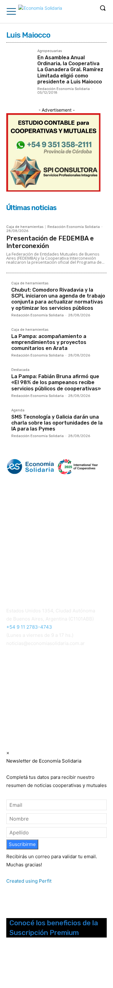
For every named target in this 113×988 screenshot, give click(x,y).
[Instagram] (19, 965)
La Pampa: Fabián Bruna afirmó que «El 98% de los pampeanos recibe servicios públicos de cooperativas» (56, 382)
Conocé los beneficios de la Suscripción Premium (53, 928)
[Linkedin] (27, 965)
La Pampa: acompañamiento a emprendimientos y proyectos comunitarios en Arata (48, 342)
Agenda (17, 410)
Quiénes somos (21, 561)
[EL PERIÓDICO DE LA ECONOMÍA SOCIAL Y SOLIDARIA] (40, 12)
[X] (35, 965)
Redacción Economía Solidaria (63, 89)
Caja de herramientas (24, 227)
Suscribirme (22, 844)
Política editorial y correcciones (38, 569)
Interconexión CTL (27, 701)
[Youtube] (44, 965)
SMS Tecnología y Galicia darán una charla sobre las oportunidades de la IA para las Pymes (57, 423)
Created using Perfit (28, 881)
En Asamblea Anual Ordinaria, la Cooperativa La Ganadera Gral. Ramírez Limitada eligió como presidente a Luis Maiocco (70, 70)
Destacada (20, 370)
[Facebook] (10, 965)
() (83, 684)
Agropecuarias (49, 51)
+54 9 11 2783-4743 (29, 627)
